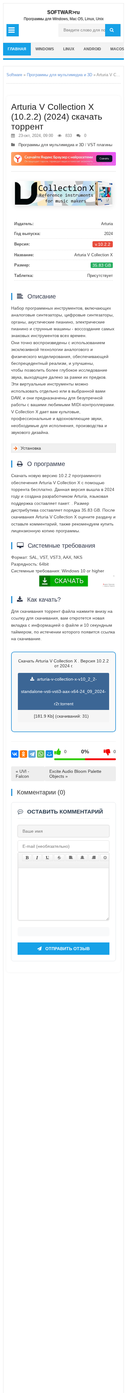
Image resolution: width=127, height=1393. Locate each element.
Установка (31, 448)
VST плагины (100, 144)
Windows (44, 49)
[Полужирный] (27, 857)
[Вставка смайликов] (105, 857)
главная (17, 49)
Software (14, 74)
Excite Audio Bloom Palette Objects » (75, 774)
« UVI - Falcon (22, 774)
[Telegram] (32, 754)
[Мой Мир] (49, 754)
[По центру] (82, 857)
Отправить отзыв (67, 948)
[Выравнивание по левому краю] (71, 857)
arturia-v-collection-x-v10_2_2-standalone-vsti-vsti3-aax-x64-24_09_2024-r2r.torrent (63, 691)
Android (92, 49)
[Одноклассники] (23, 754)
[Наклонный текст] (37, 857)
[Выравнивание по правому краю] (93, 857)
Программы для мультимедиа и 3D (59, 74)
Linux (68, 49)
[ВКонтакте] (14, 754)
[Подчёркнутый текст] (48, 857)
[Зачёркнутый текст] (59, 857)
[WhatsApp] (40, 754)
